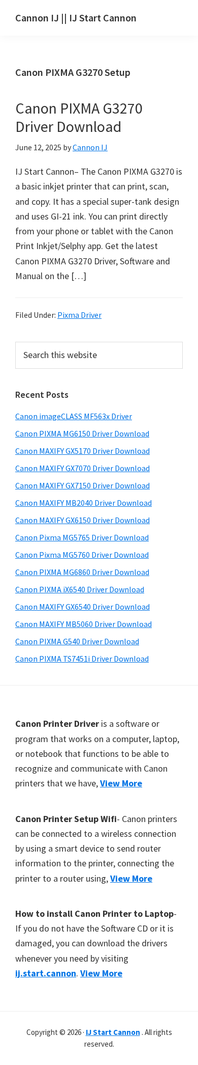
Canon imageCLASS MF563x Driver (73, 416)
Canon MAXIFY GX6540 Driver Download (82, 607)
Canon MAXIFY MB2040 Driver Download (83, 503)
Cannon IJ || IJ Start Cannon (76, 17)
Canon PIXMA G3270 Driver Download (79, 117)
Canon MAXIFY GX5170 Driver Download (82, 451)
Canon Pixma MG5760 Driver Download (82, 555)
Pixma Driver (79, 315)
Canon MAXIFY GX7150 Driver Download (82, 485)
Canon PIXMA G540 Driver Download (77, 641)
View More (121, 783)
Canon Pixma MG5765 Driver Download (82, 537)
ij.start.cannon (45, 973)
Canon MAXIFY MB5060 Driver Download (83, 624)
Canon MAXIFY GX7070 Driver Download (82, 468)
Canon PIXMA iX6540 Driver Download (79, 589)
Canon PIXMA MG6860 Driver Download (82, 572)
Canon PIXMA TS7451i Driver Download (82, 658)
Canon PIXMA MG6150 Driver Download (82, 433)
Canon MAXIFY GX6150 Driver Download (82, 520)
